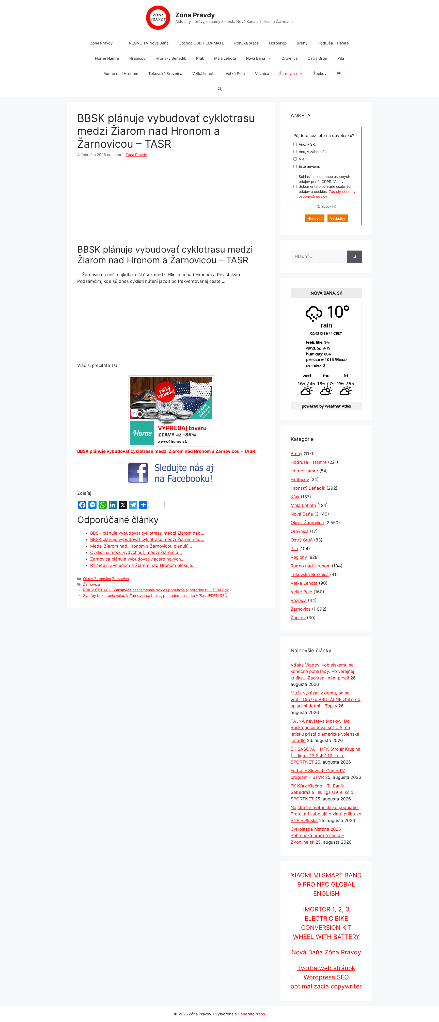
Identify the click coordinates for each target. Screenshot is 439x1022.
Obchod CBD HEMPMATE (201, 43)
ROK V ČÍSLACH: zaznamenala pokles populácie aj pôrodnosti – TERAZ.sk (156, 590)
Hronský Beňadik (170, 58)
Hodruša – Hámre (333, 43)
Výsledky (337, 218)
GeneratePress (251, 1014)
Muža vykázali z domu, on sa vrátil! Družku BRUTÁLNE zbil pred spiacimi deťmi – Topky (325, 699)
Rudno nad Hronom (120, 73)
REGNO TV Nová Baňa (148, 43)
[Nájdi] (354, 257)
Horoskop (278, 43)
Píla (340, 58)
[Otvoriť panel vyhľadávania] (220, 89)
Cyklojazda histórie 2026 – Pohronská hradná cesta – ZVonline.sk (318, 836)
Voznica (262, 73)
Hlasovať (314, 218)
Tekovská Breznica (165, 73)
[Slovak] (336, 73)
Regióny (299, 557)
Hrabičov (137, 58)
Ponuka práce (246, 43)
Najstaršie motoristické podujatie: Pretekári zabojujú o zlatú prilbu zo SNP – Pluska (326, 814)
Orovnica (289, 58)
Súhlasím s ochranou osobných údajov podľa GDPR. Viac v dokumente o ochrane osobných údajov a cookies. (327, 186)
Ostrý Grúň (317, 58)
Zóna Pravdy (195, 15)
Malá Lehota (225, 58)
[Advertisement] (171, 201)
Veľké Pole (235, 73)
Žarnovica (288, 73)
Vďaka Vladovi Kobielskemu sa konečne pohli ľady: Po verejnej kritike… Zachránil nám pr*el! (322, 671)
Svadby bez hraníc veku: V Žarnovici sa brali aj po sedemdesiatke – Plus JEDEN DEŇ (155, 595)
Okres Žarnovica (97, 579)
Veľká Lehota (203, 73)
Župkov (319, 73)
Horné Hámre (107, 58)
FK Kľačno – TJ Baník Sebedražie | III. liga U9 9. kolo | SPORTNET (323, 792)
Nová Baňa (255, 58)
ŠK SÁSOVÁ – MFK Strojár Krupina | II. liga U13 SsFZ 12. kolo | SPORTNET (325, 756)
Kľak (200, 58)
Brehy (302, 43)
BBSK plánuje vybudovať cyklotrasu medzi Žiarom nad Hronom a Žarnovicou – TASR (166, 451)
